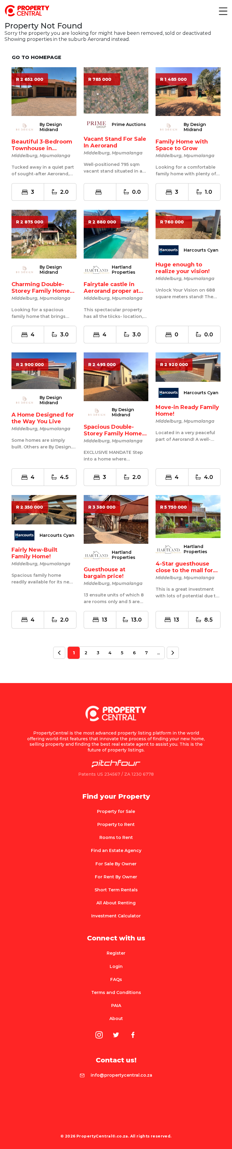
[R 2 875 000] (43, 234)
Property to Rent (116, 824)
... (158, 652)
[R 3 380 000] (116, 519)
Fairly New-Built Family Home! (34, 553)
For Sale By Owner (116, 864)
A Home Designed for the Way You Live (42, 418)
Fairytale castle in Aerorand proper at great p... (111, 291)
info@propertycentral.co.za (121, 1075)
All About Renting (116, 903)
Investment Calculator (116, 916)
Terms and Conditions (116, 992)
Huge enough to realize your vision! (183, 268)
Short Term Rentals (116, 890)
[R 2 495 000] (116, 376)
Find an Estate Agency (116, 850)
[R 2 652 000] (43, 91)
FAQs (116, 979)
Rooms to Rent (116, 837)
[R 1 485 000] (188, 91)
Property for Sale (116, 811)
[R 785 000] (116, 90)
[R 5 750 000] (188, 516)
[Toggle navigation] (222, 11)
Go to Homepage (36, 57)
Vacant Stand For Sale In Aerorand (115, 142)
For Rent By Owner (116, 877)
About (116, 1018)
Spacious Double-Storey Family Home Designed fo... (113, 434)
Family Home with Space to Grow (182, 145)
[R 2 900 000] (43, 370)
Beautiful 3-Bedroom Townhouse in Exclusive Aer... (41, 148)
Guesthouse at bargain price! (104, 572)
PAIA (116, 1005)
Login (116, 966)
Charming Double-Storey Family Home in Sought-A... (40, 291)
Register (116, 953)
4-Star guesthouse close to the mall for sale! (184, 570)
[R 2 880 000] (116, 234)
